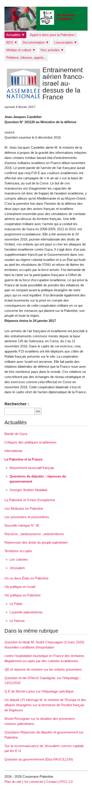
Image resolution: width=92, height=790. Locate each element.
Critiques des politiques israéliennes (30, 442)
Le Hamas (17, 621)
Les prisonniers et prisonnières (26, 517)
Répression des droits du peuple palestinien (36, 542)
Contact (52, 782)
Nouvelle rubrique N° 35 (21, 525)
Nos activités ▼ (52, 50)
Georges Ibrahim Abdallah (28, 490)
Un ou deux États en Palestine (26, 578)
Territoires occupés (18, 551)
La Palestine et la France (23, 459)
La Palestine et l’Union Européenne (29, 500)
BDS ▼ (11, 42)
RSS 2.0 (66, 782)
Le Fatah (16, 604)
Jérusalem (17, 568)
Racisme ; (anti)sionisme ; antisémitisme (34, 534)
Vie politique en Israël (19, 587)
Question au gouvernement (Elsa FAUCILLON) (38, 759)
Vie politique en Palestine (22, 595)
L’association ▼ (65, 42)
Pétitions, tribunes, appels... (26, 57)
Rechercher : (16, 403)
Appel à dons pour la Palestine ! (53, 35)
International (13, 451)
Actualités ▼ (15, 35)
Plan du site (12, 782)
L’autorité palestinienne (26, 612)
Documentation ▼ (36, 42)
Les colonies (19, 559)
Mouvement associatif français (32, 468)
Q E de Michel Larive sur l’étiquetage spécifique (38, 691)
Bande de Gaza (15, 434)
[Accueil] (46, 19)
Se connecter (34, 782)
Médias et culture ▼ (21, 50)
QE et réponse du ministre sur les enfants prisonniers (43, 669)
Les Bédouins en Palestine (23, 508)
